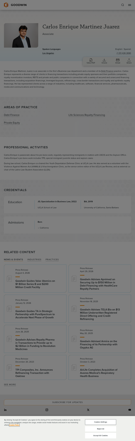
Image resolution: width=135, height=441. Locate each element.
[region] (67, 428)
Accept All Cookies (100, 435)
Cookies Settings (100, 422)
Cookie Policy (14, 425)
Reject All (100, 429)
